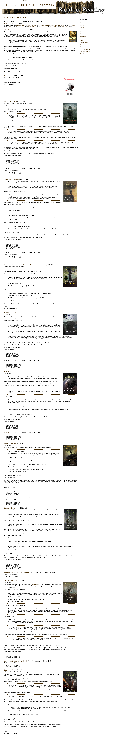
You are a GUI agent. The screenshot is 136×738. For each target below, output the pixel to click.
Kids (81, 45)
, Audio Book (16, 572)
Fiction (82, 40)
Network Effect (21, 26)
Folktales (83, 36)
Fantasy (82, 27)
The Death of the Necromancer (11, 23)
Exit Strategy (11, 26)
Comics (82, 34)
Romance (83, 32)
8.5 (17, 367)
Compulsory (43, 26)
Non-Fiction (84, 43)
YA (81, 38)
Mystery (82, 29)
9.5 (17, 504)
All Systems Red (20, 25)
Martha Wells (15, 17)
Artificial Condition (32, 25)
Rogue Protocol (71, 25)
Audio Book (8, 432)
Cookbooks (83, 47)
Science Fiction (85, 49)
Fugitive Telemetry (32, 26)
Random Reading (85, 23)
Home (82, 53)
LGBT (82, 25)
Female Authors (85, 51)
